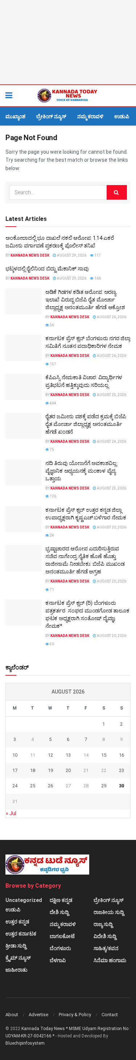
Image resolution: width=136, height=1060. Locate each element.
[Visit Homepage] (67, 95)
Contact (110, 1014)
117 (97, 255)
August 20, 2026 (111, 527)
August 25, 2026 (111, 395)
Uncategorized (23, 900)
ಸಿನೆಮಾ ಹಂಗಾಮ (110, 960)
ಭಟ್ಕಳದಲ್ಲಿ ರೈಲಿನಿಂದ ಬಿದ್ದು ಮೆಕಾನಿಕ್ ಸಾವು (47, 268)
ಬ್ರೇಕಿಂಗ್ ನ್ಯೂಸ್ (51, 116)
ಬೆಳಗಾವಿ (58, 960)
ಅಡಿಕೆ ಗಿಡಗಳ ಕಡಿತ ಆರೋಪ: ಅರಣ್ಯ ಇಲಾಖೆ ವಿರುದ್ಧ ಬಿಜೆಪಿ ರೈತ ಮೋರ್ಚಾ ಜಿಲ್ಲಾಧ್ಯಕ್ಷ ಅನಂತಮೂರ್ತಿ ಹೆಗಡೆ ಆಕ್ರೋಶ (85, 300)
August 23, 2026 (111, 488)
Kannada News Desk (30, 255)
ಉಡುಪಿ (121, 116)
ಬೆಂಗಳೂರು (60, 948)
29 (103, 785)
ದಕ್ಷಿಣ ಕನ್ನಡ (61, 900)
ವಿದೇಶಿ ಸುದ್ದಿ (105, 936)
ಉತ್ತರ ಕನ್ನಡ (17, 922)
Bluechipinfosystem (25, 1043)
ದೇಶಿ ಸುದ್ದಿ (59, 912)
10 (14, 755)
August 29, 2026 (71, 255)
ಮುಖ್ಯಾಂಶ (15, 116)
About (11, 1014)
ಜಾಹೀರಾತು (16, 970)
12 (50, 755)
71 (51, 590)
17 (14, 770)
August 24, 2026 (111, 441)
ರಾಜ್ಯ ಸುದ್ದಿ (103, 924)
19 (50, 770)
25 (32, 785)
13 (68, 755)
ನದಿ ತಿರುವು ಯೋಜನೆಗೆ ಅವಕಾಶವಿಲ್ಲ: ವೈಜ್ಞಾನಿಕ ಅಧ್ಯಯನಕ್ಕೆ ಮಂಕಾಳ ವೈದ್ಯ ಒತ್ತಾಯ (81, 471)
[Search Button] (127, 96)
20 (68, 770)
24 (51, 535)
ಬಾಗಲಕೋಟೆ (62, 936)
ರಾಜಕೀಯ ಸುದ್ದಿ (109, 912)
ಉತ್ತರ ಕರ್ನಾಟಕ (20, 934)
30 (51, 644)
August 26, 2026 (111, 317)
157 (52, 364)
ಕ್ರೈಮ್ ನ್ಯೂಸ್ (18, 958)
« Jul (11, 813)
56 (51, 325)
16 (121, 755)
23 (121, 770)
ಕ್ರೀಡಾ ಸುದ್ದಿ (15, 946)
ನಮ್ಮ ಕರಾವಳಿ (90, 116)
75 (51, 450)
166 (97, 278)
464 (52, 403)
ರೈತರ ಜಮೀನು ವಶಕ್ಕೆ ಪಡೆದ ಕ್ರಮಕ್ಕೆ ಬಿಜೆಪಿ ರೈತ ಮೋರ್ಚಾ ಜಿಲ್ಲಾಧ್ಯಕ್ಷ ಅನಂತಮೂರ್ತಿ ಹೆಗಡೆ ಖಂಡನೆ (85, 424)
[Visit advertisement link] (68, 42)
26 (50, 785)
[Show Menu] (8, 96)
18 (32, 770)
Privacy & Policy (75, 1014)
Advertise (38, 1014)
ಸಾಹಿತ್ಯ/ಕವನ (106, 948)
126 (52, 496)
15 (103, 755)
